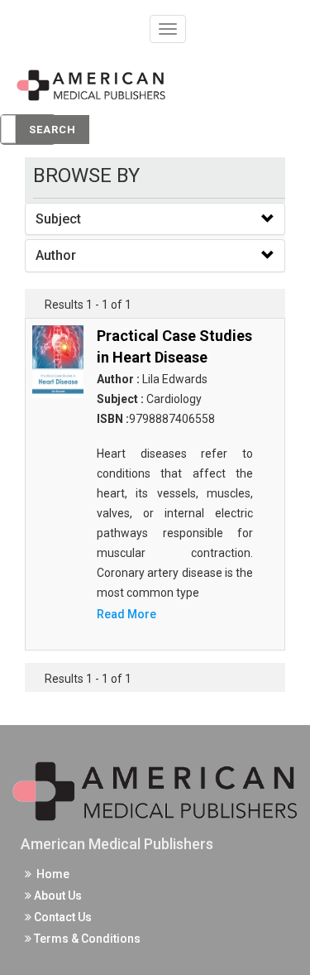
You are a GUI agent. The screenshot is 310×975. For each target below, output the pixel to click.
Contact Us (61, 917)
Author (56, 255)
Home (50, 874)
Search (52, 129)
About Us (56, 895)
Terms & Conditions (86, 938)
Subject (58, 219)
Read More (126, 614)
